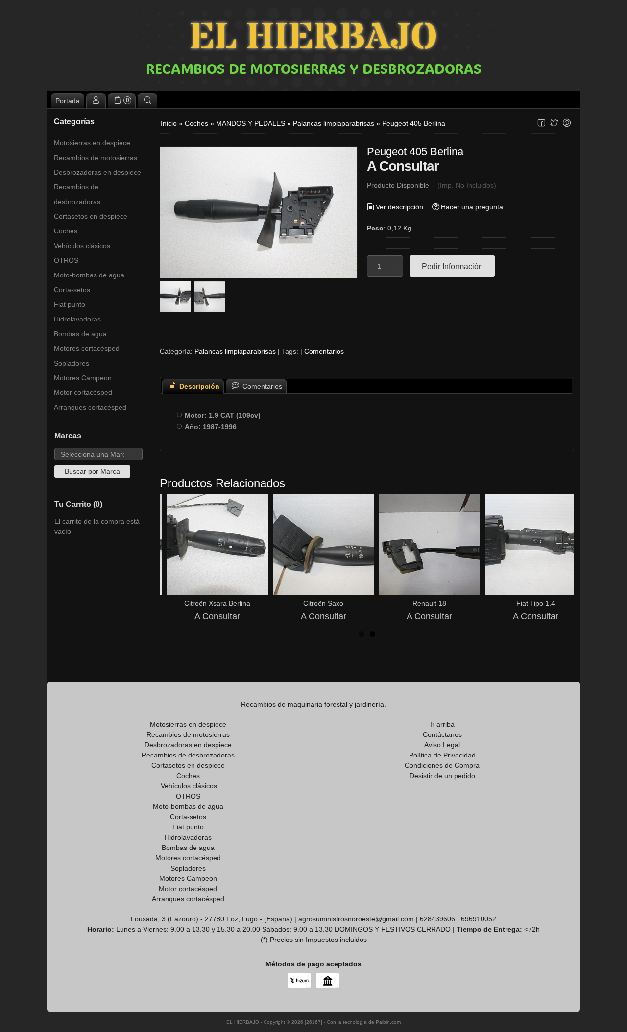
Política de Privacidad (442, 755)
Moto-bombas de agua (89, 275)
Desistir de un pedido (442, 776)
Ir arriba (442, 724)
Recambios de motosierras (95, 157)
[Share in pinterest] (566, 123)
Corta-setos (72, 290)
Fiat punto (69, 304)
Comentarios (324, 351)
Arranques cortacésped (90, 407)
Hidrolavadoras (77, 319)
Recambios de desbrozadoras (77, 194)
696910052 (478, 919)
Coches (65, 231)
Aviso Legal (442, 745)
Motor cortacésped (83, 392)
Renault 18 (429, 603)
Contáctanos (442, 734)
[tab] (193, 386)
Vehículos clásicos (82, 246)
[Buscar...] (147, 100)
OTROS (66, 260)
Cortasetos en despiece (90, 216)
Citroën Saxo (323, 603)
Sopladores (71, 363)
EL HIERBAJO (313, 38)
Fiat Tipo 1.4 (535, 603)
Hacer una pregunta (472, 207)
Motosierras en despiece (92, 143)
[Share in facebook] (541, 123)
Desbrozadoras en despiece (97, 172)
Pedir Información (452, 266)
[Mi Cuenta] (96, 100)
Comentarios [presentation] (261, 386)
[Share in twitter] (554, 123)
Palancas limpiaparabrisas (235, 351)
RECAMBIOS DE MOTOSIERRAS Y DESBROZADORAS (314, 68)
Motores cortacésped (87, 348)
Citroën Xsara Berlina (217, 603)
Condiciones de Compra (442, 765)
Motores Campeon (83, 378)
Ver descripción (399, 207)
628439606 (437, 919)
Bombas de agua (80, 334)
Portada (67, 101)
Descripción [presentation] (198, 386)
